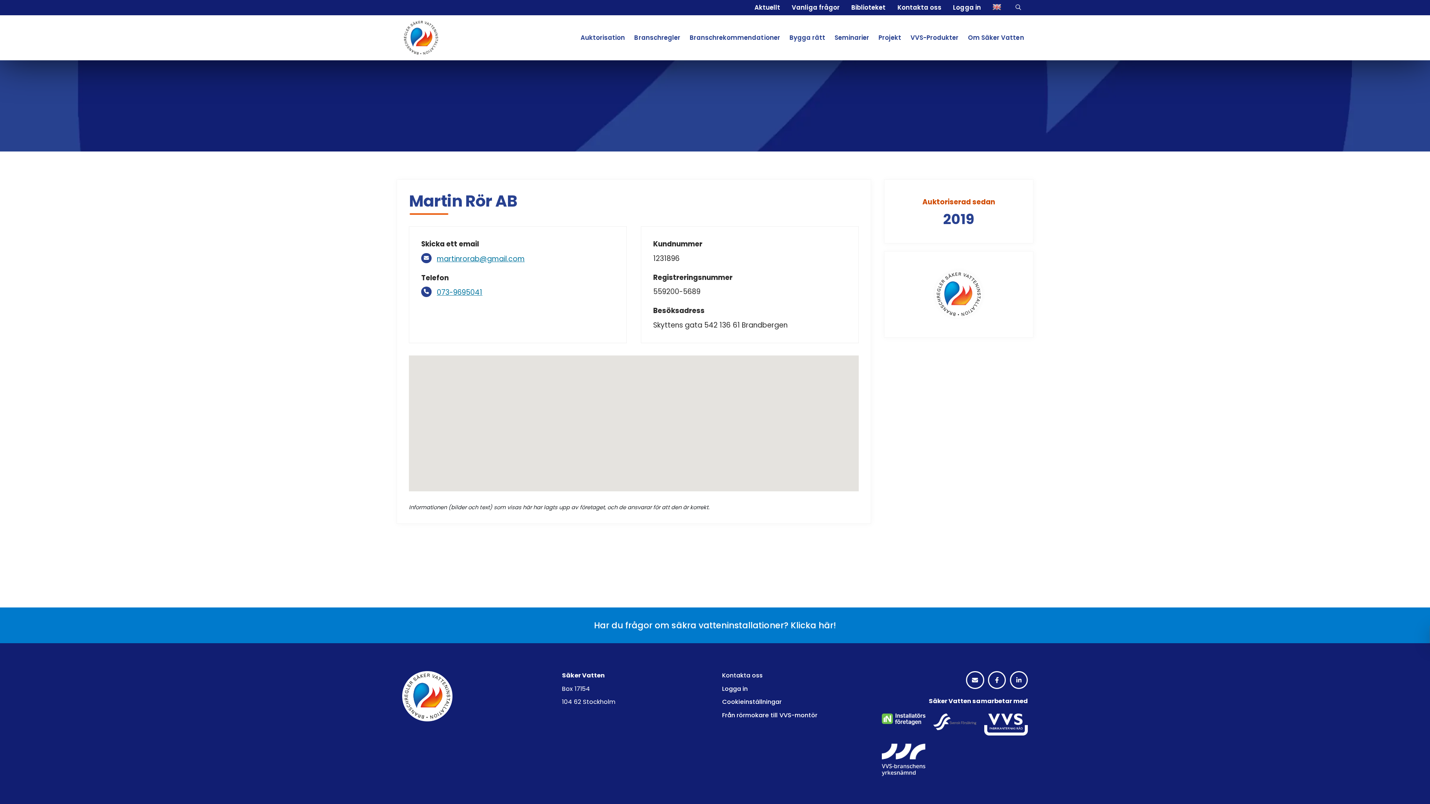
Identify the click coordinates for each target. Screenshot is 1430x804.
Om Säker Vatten (996, 37)
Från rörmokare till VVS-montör (769, 715)
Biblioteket (868, 7)
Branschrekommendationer (735, 37)
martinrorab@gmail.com (481, 259)
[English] (998, 7)
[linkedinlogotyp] (1019, 680)
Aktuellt (767, 7)
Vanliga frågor (815, 7)
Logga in (967, 7)
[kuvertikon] (975, 680)
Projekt (889, 37)
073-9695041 (459, 292)
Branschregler (657, 37)
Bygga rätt (807, 37)
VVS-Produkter (935, 37)
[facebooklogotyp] (997, 680)
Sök (1019, 7)
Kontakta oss (919, 7)
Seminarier (852, 37)
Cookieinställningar (752, 702)
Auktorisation (603, 37)
